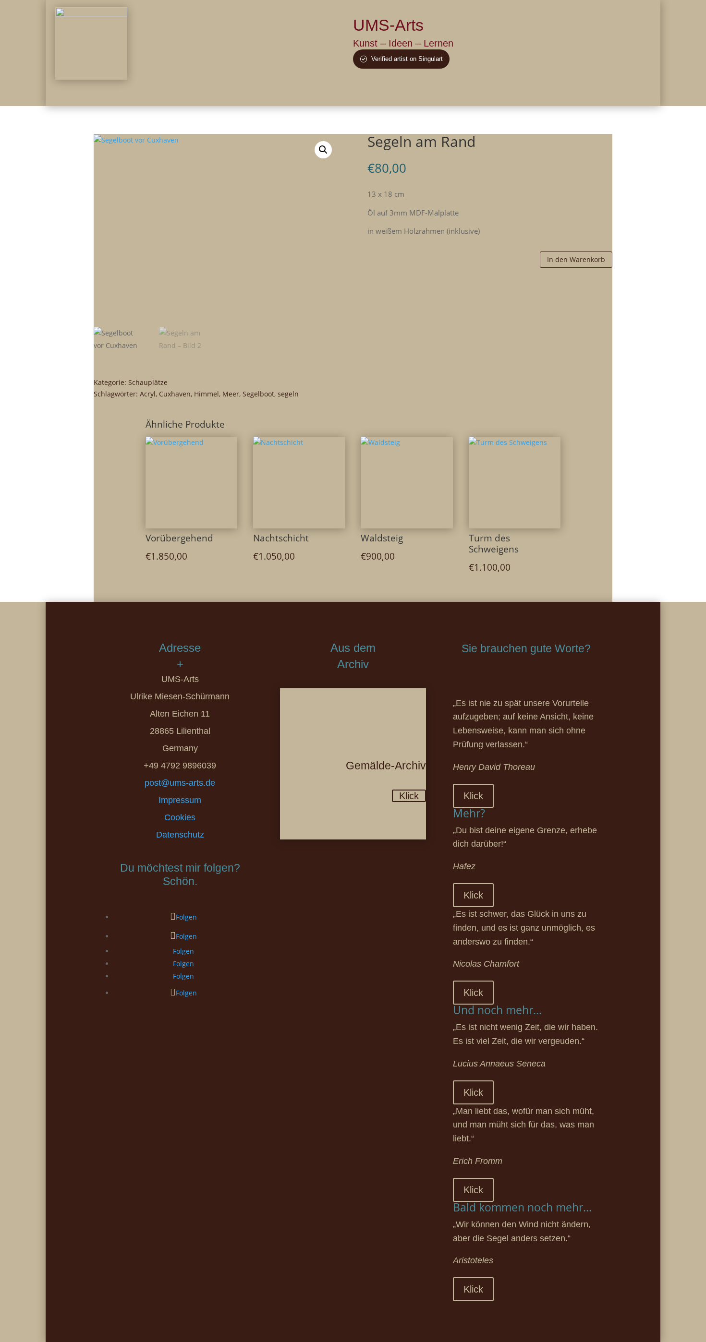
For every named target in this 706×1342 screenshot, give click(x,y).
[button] (323, 149)
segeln (288, 393)
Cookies (179, 817)
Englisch (589, 92)
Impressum (179, 800)
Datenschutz (180, 834)
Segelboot (258, 393)
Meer (230, 393)
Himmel (206, 393)
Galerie (414, 92)
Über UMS (373, 92)
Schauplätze (148, 382)
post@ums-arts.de (180, 783)
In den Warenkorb (576, 259)
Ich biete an (455, 92)
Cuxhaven (175, 393)
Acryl (148, 393)
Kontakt (550, 92)
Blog (493, 92)
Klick (409, 796)
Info (519, 92)
